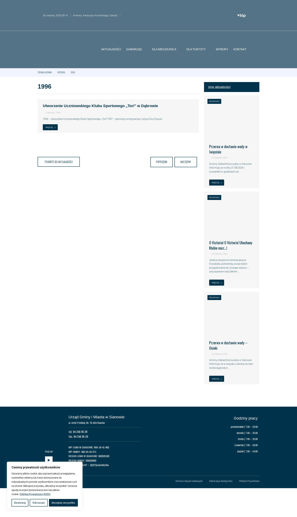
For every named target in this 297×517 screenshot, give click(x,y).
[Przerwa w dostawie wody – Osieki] (232, 330)
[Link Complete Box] (118, 116)
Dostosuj (20, 502)
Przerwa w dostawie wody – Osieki (228, 345)
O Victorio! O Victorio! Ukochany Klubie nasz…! (230, 245)
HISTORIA (61, 72)
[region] (44, 486)
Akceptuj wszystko (63, 502)
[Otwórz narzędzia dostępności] (256, 4)
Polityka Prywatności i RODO (35, 494)
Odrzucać (38, 502)
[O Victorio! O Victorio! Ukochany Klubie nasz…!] (232, 230)
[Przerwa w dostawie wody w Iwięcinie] (232, 134)
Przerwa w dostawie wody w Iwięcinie (228, 149)
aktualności (214, 101)
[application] (49, 460)
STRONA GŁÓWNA (45, 72)
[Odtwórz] (49, 460)
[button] (256, 49)
